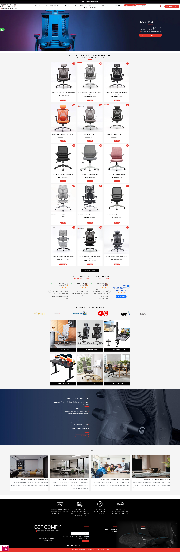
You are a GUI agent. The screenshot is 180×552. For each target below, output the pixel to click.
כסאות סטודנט (77, 5)
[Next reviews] (50, 291)
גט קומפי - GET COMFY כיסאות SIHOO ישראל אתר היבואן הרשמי (119, 289)
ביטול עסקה (143, 537)
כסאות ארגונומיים (104, 5)
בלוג (145, 541)
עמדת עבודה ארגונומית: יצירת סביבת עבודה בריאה (33, 480)
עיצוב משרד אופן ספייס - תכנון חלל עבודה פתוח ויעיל (114, 480)
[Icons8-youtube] (79, 545)
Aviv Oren (61, 283)
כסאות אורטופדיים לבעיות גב (110, 529)
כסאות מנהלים (117, 5)
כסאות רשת (114, 531)
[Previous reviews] (109, 291)
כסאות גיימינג (54, 5)
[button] (10, 472)
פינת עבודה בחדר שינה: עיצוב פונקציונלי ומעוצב (75, 480)
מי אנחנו (144, 530)
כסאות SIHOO (130, 5)
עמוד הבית (141, 5)
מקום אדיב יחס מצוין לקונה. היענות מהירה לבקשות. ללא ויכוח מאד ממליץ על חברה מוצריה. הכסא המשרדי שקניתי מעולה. (80, 292)
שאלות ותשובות (142, 535)
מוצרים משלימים (91, 8)
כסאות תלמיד (66, 5)
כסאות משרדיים (91, 5)
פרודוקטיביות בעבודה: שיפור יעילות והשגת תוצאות (156, 480)
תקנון (144, 539)
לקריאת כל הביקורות (121, 296)
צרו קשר (144, 533)
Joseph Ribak (80, 283)
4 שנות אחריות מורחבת (150, 35)
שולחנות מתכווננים (41, 5)
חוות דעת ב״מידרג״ (141, 543)
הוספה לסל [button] (116, 100)
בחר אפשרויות (63, 264)
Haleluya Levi (100, 283)
